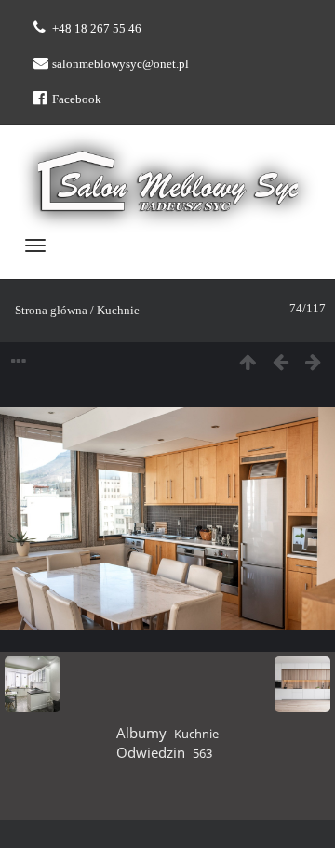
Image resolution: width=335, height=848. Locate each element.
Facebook (76, 99)
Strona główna (51, 310)
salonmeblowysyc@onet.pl (120, 64)
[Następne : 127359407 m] (313, 362)
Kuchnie (118, 310)
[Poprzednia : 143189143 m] (280, 362)
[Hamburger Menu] (35, 245)
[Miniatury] (248, 362)
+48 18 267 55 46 (96, 28)
